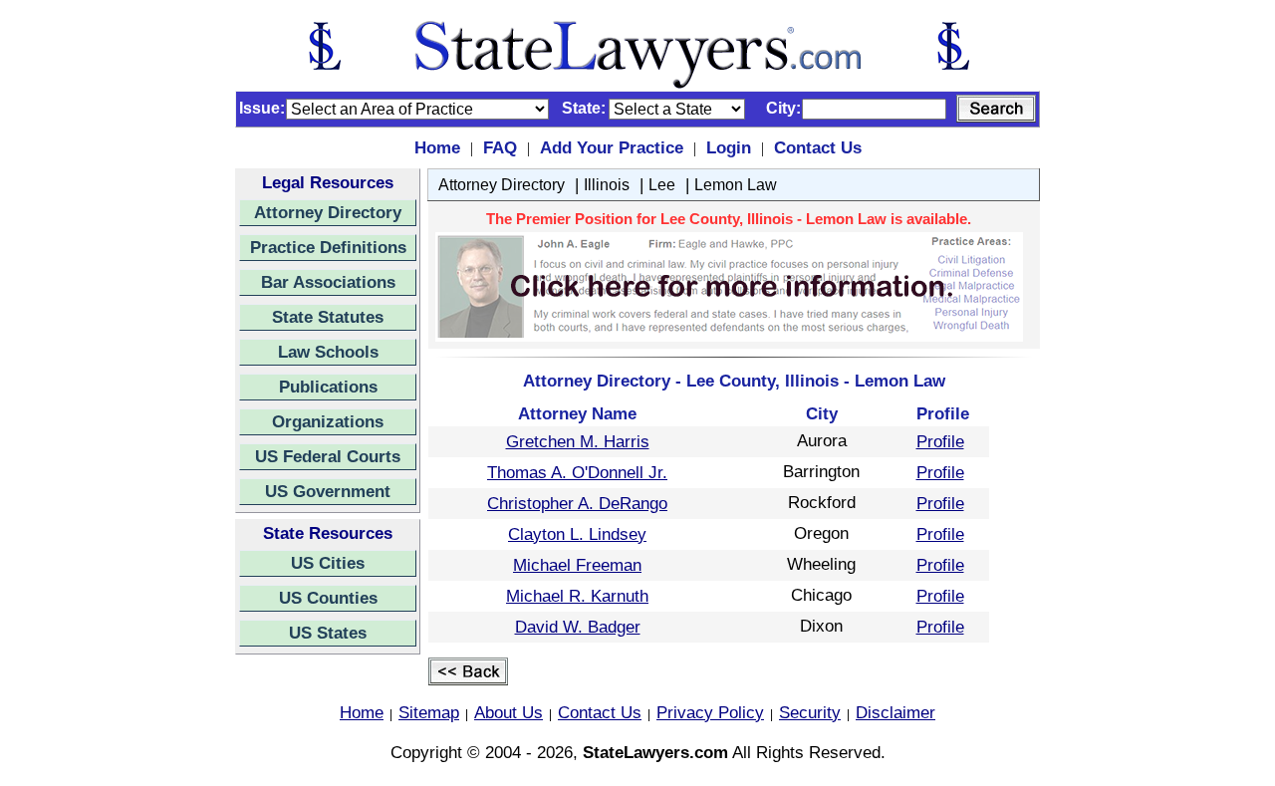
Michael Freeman (577, 565)
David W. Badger (577, 627)
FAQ (500, 147)
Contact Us (818, 147)
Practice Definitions (328, 247)
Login (728, 147)
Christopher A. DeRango (577, 503)
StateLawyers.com (655, 752)
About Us (508, 712)
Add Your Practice (611, 147)
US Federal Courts (327, 456)
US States (328, 633)
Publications (328, 386)
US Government (327, 491)
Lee (661, 184)
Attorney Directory (327, 212)
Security (810, 712)
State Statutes (327, 317)
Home (437, 147)
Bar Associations (328, 282)
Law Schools (328, 352)
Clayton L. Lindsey (577, 534)
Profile (940, 441)
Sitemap (428, 712)
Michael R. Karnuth (577, 596)
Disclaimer (895, 712)
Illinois (607, 184)
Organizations (327, 421)
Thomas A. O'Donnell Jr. (577, 472)
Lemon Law (735, 184)
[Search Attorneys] (996, 109)
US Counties (328, 598)
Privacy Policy (710, 712)
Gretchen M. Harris (577, 441)
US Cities (328, 563)
